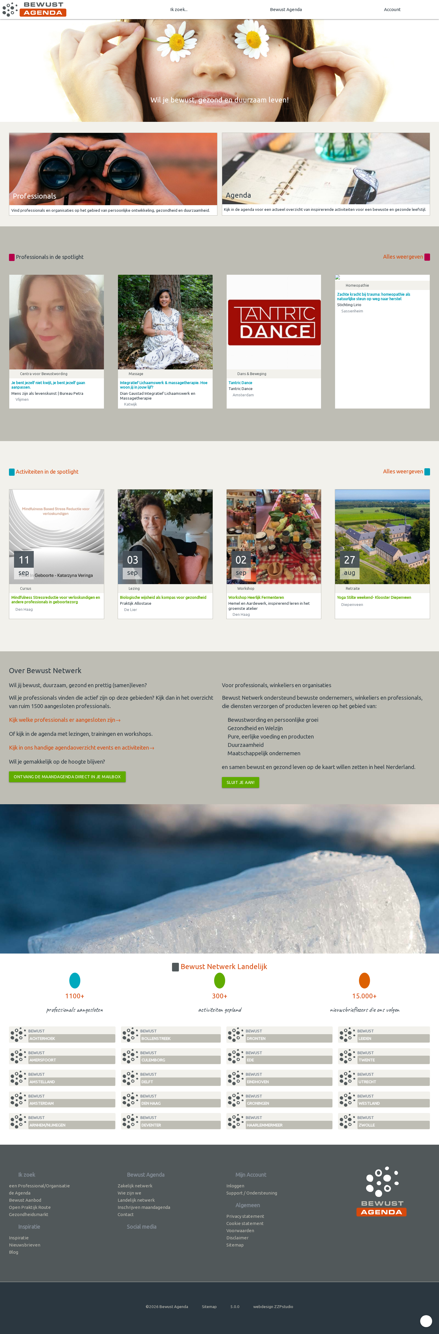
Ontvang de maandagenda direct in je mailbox (67, 776)
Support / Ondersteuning (251, 1192)
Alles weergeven (403, 257)
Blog (13, 1252)
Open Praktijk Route (30, 1207)
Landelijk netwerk (136, 1200)
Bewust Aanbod (25, 1200)
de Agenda (19, 1192)
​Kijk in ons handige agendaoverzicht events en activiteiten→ (82, 747)
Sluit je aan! (241, 782)
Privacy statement (245, 1216)
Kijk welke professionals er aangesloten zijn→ (65, 720)
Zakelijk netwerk (135, 1185)
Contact (126, 1214)
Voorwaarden (240, 1230)
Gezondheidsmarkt (28, 1214)
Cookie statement (245, 1223)
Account (392, 9)
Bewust (41, 1034)
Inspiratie (19, 1237)
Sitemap (235, 1244)
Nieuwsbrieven (24, 1244)
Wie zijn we (129, 1192)
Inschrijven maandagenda (144, 1207)
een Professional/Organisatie (39, 1185)
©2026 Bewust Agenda (167, 1306)
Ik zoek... (179, 9)
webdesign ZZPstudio (273, 1306)
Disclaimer (237, 1237)
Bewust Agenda (286, 9)
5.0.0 (235, 1306)
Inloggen (235, 1185)
